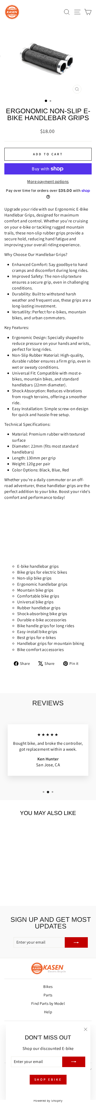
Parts (48, 994)
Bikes (47, 986)
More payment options (48, 181)
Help (48, 1011)
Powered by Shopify (48, 1100)
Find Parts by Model (48, 1003)
